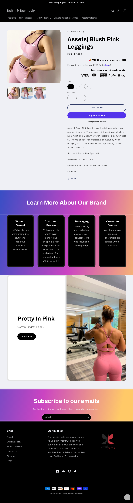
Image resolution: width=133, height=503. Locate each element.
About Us (11, 456)
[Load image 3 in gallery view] (40, 93)
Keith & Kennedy (62, 493)
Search (10, 437)
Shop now (27, 336)
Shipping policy (14, 442)
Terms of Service (14, 447)
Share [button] (73, 179)
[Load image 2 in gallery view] (27, 93)
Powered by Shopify (75, 493)
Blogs (9, 461)
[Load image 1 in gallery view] (13, 93)
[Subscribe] (88, 417)
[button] (27, 18)
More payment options (97, 122)
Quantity (71, 92)
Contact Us (12, 451)
